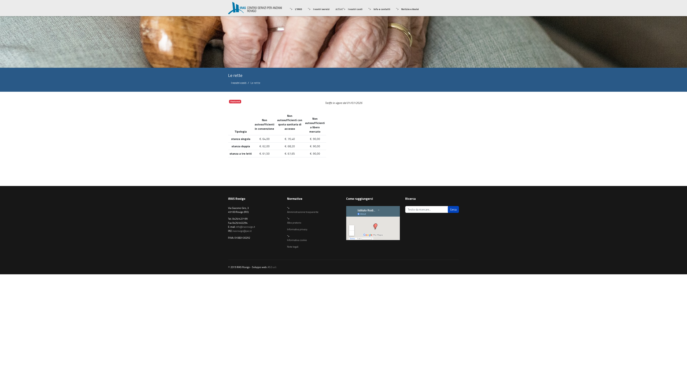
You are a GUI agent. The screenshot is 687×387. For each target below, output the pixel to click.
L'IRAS (298, 9)
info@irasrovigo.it (245, 227)
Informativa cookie (297, 240)
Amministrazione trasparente (302, 212)
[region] (343, 42)
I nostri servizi (321, 9)
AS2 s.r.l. (272, 267)
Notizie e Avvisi (410, 9)
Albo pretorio (294, 222)
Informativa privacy (297, 229)
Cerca (453, 209)
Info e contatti (382, 9)
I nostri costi (355, 9)
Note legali (292, 247)
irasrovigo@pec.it (242, 231)
